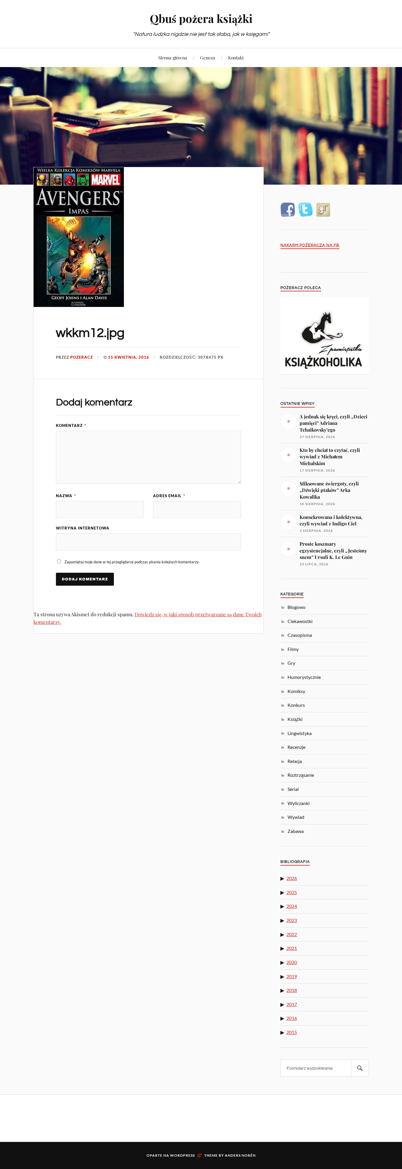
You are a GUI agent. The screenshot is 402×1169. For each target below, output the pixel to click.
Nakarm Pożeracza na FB (309, 245)
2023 (291, 920)
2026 (291, 878)
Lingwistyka (300, 733)
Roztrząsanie (301, 775)
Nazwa (66, 495)
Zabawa (296, 831)
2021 (291, 948)
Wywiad (296, 817)
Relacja (295, 761)
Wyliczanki (299, 803)
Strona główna (172, 57)
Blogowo (296, 607)
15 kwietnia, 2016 (128, 357)
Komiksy (296, 691)
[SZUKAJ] (360, 1068)
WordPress (182, 1155)
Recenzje (296, 747)
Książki (295, 719)
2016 (291, 1018)
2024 (291, 906)
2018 (291, 990)
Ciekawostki (300, 621)
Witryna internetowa (82, 528)
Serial (293, 789)
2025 (291, 892)
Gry (291, 663)
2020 (291, 962)
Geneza (207, 57)
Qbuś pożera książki (201, 18)
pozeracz (81, 357)
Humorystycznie (304, 677)
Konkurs (296, 705)
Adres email (169, 495)
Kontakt (236, 57)
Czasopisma (300, 635)
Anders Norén (240, 1155)
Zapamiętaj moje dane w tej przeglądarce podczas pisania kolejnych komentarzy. (131, 562)
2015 (291, 1032)
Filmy (293, 649)
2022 (291, 934)
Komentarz (71, 425)
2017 (291, 1004)
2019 (291, 976)
